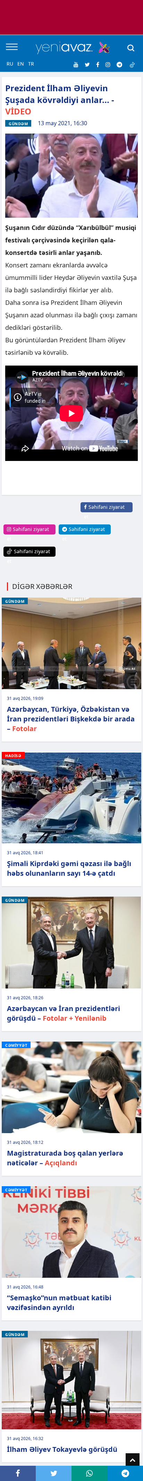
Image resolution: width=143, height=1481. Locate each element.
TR (31, 63)
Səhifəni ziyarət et (104, 512)
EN (20, 63)
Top (133, 1460)
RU (10, 63)
